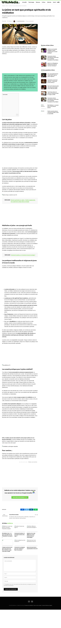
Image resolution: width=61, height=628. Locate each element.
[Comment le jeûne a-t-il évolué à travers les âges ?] (19, 529)
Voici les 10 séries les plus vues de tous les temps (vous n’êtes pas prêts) (53, 87)
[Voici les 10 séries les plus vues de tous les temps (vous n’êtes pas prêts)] (43, 87)
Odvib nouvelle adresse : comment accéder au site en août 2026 (52, 112)
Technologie (31, 2)
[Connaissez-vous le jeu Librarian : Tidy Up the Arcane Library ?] (43, 81)
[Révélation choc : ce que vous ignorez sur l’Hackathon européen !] (7, 529)
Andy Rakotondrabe (20, 21)
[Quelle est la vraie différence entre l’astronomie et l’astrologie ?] (32, 529)
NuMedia (3, 5)
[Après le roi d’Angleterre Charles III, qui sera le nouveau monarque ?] (43, 64)
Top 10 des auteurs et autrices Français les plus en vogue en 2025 (52, 93)
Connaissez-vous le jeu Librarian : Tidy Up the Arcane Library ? (52, 81)
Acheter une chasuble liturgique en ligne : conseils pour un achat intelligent (52, 51)
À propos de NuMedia (29, 605)
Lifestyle (49, 2)
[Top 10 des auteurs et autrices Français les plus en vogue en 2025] (43, 93)
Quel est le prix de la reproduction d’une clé (32, 548)
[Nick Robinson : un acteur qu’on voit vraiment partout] (43, 106)
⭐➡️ (20, 497)
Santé (54, 2)
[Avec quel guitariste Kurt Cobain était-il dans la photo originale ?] (43, 75)
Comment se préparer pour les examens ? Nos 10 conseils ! (19, 549)
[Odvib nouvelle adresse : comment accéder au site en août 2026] (43, 112)
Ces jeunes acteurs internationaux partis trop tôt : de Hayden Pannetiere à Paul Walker (52, 58)
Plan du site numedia (37, 605)
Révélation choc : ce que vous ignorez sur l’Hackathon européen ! (7, 535)
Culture (43, 2)
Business (38, 2)
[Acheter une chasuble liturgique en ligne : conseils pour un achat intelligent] (43, 50)
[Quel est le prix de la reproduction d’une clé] (32, 543)
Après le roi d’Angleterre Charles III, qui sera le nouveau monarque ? (52, 64)
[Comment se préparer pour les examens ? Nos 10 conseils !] (19, 543)
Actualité (24, 2)
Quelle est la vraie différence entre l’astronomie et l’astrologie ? (31, 535)
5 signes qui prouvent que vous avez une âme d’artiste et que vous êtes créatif (7, 549)
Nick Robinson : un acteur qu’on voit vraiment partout (53, 106)
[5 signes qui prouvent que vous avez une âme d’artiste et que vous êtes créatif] (7, 543)
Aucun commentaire (30, 21)
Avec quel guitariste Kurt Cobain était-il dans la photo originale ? (52, 75)
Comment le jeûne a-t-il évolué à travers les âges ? (23, 255)
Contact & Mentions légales (47, 605)
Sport (58, 2)
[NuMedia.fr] (11, 2)
